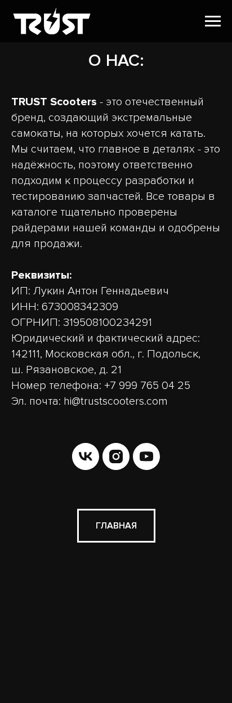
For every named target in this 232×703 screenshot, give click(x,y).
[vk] (85, 456)
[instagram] (116, 456)
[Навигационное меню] (213, 21)
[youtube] (146, 456)
